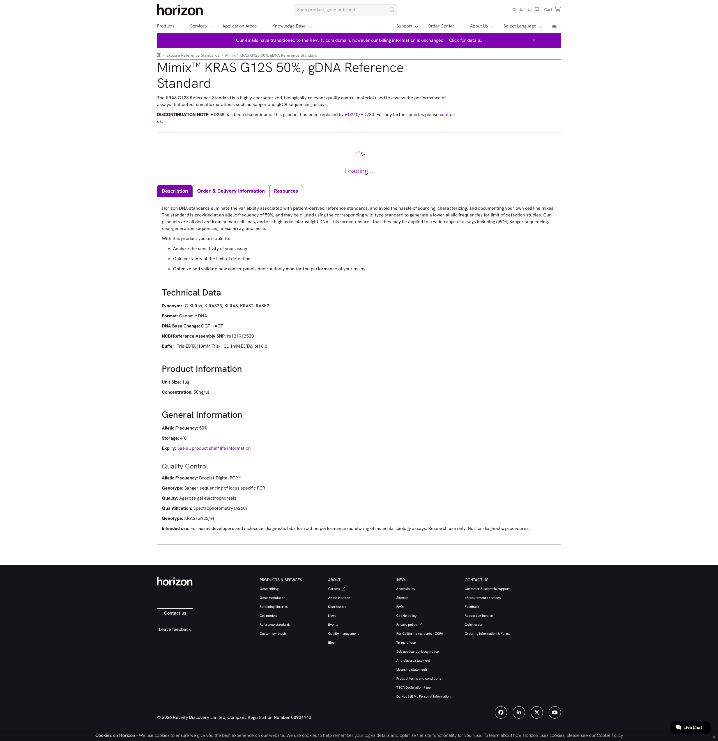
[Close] (534, 40)
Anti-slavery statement (413, 660)
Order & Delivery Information (231, 191)
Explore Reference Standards (193, 55)
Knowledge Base (289, 26)
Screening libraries (274, 606)
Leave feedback (175, 629)
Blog (331, 642)
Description (175, 191)
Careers (334, 589)
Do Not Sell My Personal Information (423, 696)
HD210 (351, 114)
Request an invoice (479, 615)
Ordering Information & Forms (487, 633)
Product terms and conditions (418, 678)
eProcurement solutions (483, 597)
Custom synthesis (273, 633)
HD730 (367, 114)
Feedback (472, 606)
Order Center (441, 26)
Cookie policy (406, 615)
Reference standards (275, 624)
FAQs (400, 606)
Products (165, 26)
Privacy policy (407, 624)
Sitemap (402, 597)
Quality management (343, 633)
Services (198, 26)
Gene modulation (273, 597)
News (332, 615)
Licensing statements (412, 669)
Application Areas (239, 26)
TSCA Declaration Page (413, 687)
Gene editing (269, 589)
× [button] (714, 736)
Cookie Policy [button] (610, 735)
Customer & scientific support (487, 589)
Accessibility (405, 589)
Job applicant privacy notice (417, 651)
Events (333, 624)
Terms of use (406, 642)
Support (404, 26)
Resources (286, 191)
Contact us (175, 613)
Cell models (268, 615)
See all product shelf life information (214, 448)
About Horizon (339, 597)
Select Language (519, 26)
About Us (479, 26)
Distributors (337, 606)
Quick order (474, 624)
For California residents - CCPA (419, 633)
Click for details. (465, 40)
